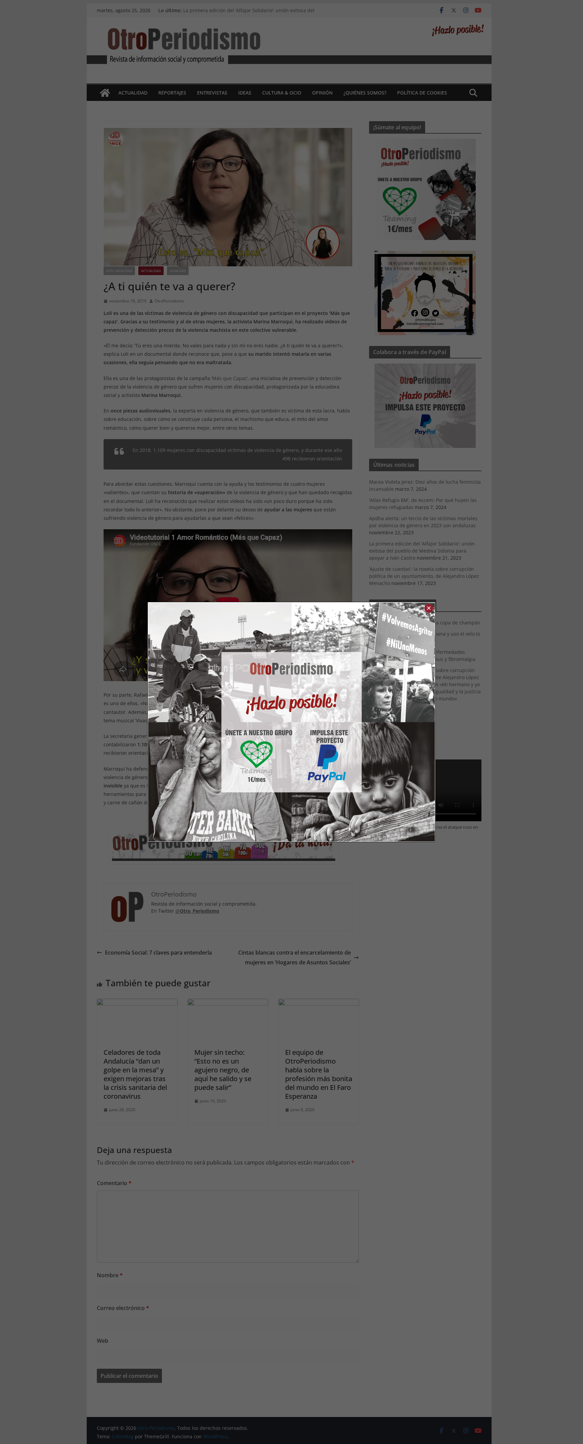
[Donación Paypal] (363, 722)
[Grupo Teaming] (220, 722)
